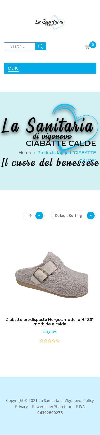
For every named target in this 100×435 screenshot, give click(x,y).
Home (25, 152)
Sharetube (63, 406)
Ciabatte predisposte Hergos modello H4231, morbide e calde (50, 321)
